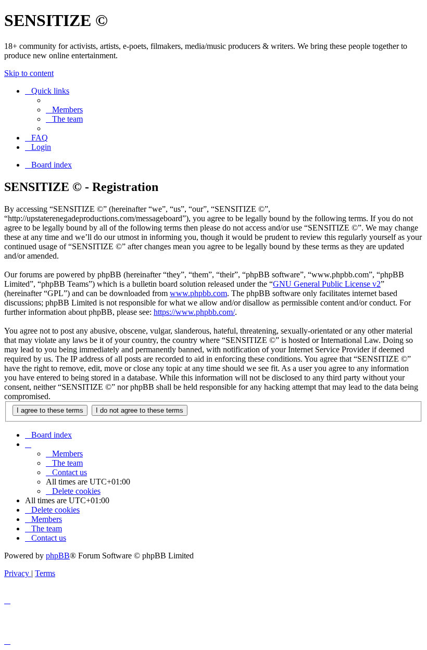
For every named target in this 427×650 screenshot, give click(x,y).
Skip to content (29, 73)
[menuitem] (64, 109)
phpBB (58, 555)
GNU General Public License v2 (327, 283)
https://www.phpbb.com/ (194, 312)
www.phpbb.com (198, 293)
